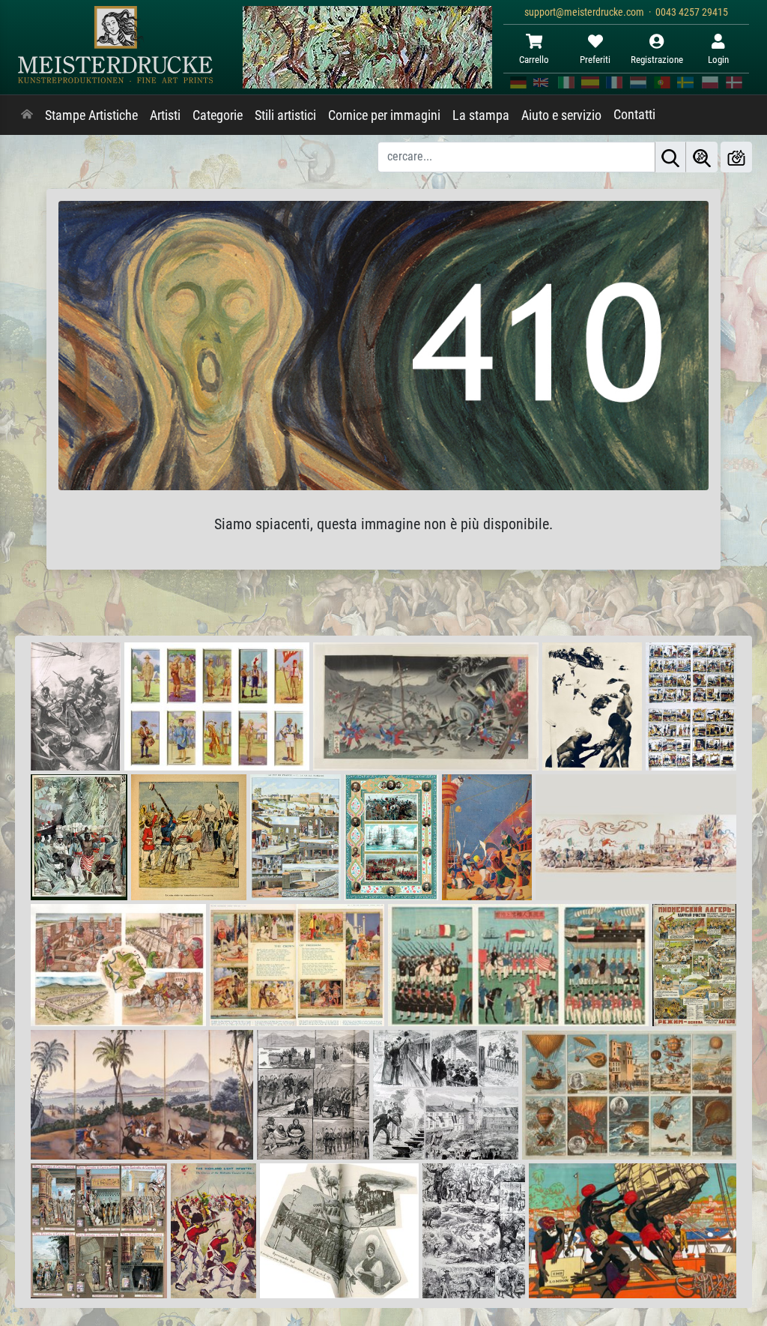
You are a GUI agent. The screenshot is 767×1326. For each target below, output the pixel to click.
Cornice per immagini (384, 115)
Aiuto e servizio (561, 115)
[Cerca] (670, 157)
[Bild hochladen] (736, 157)
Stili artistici (285, 115)
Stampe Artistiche (91, 115)
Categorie (217, 115)
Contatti (634, 114)
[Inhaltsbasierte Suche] (702, 157)
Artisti (165, 115)
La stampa (480, 115)
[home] (27, 115)
